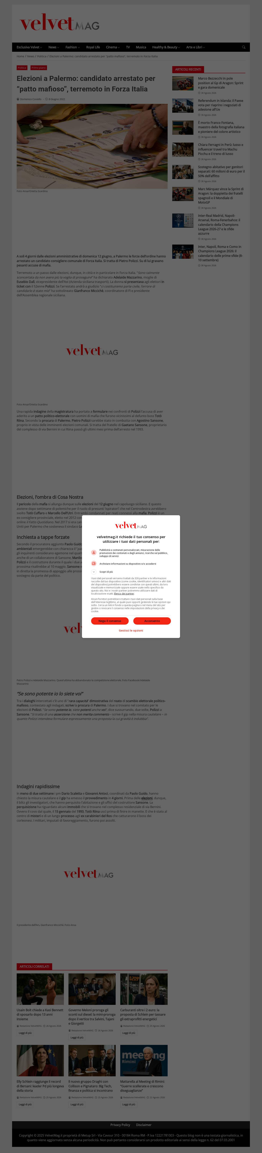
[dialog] (131, 576)
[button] (131, 572)
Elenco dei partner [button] (124, 593)
